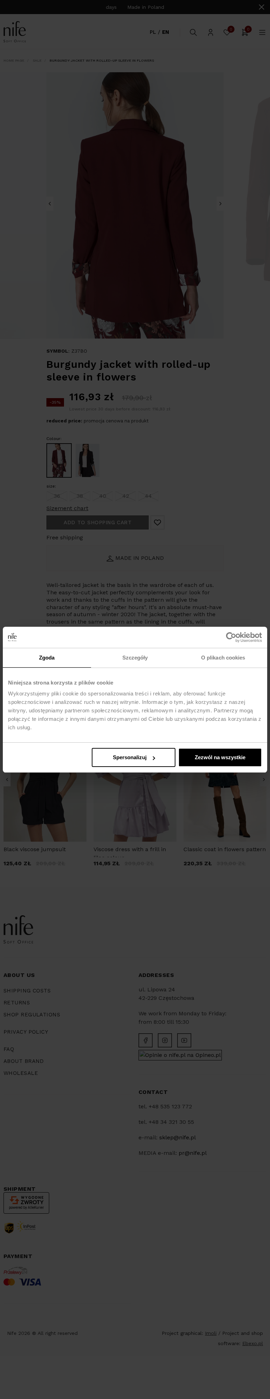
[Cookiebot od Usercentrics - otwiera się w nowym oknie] (231, 637)
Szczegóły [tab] (135, 658)
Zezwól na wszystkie (220, 757)
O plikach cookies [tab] (223, 658)
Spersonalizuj (130, 757)
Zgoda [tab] (47, 658)
